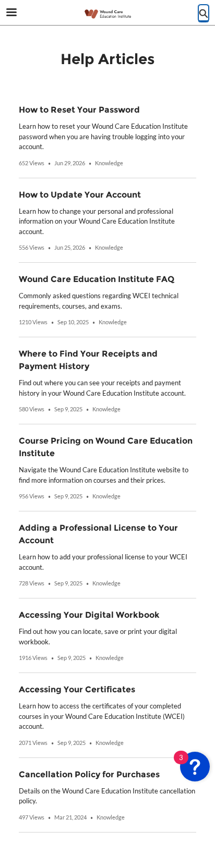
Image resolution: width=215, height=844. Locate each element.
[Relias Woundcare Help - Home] (107, 13)
